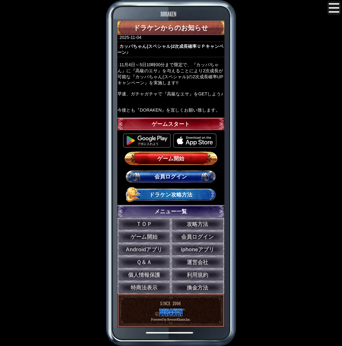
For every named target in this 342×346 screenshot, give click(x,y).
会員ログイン (171, 176)
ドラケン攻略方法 (171, 194)
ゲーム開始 (170, 158)
